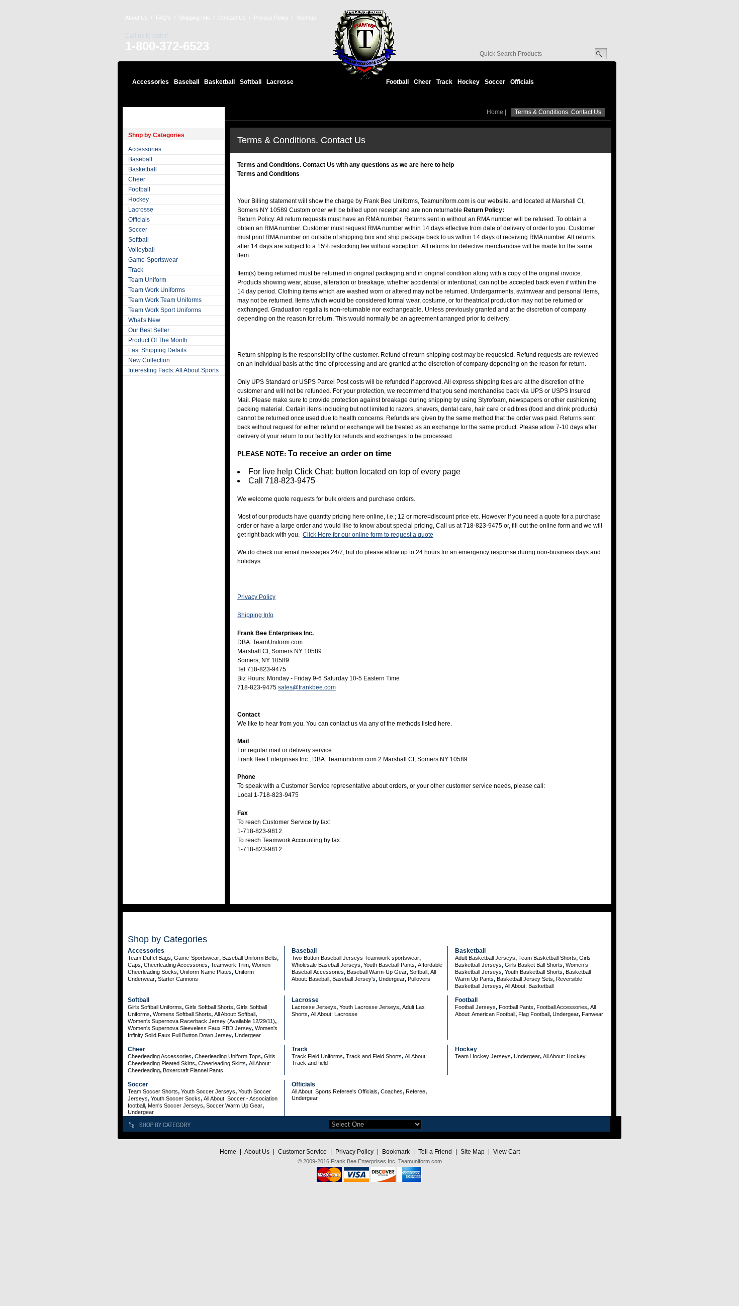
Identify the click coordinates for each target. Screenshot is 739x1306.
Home (495, 112)
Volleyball (141, 249)
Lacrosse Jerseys (314, 1007)
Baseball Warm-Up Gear (377, 972)
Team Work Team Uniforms (165, 300)
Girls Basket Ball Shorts (534, 965)
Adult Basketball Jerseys (485, 958)
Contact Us (232, 18)
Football (397, 81)
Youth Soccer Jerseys (208, 1091)
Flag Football (533, 1014)
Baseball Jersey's (354, 979)
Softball (250, 81)
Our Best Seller (148, 330)
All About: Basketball (529, 986)
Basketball (219, 81)
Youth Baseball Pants (389, 965)
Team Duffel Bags (149, 958)
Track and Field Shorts (374, 1056)
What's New (144, 320)
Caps (134, 965)
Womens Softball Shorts (182, 1014)
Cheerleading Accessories (176, 965)
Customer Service (302, 1151)
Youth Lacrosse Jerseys (369, 1007)
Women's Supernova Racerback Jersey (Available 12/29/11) (201, 1021)
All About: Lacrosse (334, 1014)
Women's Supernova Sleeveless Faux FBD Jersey (190, 1028)
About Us (136, 18)
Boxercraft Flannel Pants (193, 1070)
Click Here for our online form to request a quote (368, 534)
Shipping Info (194, 18)
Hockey (468, 81)
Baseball (186, 81)
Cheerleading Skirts (222, 1063)
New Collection (149, 360)
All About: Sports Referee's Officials (335, 1091)
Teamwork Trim (230, 965)
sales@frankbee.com (307, 687)
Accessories (150, 81)
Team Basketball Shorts (547, 958)
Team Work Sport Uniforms (164, 310)
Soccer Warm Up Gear (234, 1105)
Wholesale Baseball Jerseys (326, 965)
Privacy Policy (271, 18)
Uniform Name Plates (206, 972)
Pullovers (419, 979)
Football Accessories (561, 1007)
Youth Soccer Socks (176, 1098)
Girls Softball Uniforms (155, 1007)
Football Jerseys (475, 1007)
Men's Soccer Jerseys (175, 1105)
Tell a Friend (435, 1151)
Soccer (495, 81)
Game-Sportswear (153, 259)
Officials (522, 81)
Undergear (392, 979)
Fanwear (592, 1014)
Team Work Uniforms (156, 289)
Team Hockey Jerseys (483, 1056)
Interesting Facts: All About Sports (173, 370)
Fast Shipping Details (157, 350)
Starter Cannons (178, 979)
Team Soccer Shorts (153, 1091)
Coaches (392, 1091)
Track (444, 81)
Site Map (472, 1151)
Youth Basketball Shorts (534, 972)
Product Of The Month (158, 340)
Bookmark (396, 1151)
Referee (415, 1091)
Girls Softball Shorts (209, 1007)
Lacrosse (280, 81)
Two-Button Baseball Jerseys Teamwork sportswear (355, 958)
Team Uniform (147, 279)
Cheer (422, 81)
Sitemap (306, 18)
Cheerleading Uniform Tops (228, 1056)
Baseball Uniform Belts (249, 958)
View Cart (506, 1151)
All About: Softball (234, 1014)
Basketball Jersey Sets (525, 979)
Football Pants (516, 1007)
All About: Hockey (564, 1056)
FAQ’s (163, 18)
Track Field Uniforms (317, 1056)
